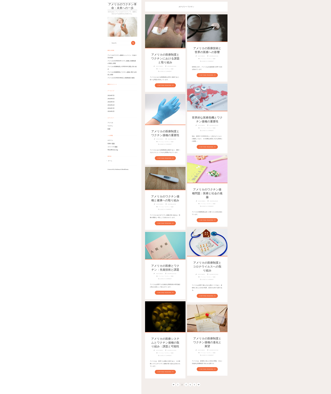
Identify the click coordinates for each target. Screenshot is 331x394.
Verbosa (117, 169)
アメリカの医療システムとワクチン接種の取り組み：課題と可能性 (165, 342)
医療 (109, 129)
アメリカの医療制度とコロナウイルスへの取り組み (207, 266)
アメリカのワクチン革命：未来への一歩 (122, 6)
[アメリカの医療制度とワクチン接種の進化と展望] (207, 318)
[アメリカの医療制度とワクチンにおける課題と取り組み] (165, 31)
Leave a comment (166, 71)
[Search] (133, 43)
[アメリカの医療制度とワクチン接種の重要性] (165, 109)
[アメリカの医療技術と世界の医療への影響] (207, 28)
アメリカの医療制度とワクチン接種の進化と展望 (207, 342)
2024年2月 (111, 111)
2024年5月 (111, 102)
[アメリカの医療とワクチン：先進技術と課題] (165, 245)
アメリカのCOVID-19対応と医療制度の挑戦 (121, 78)
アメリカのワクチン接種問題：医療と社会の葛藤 (207, 193)
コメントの (112, 147)
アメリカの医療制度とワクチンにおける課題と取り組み (165, 58)
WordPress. (125, 169)
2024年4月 (111, 105)
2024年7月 (111, 95)
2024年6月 (111, 98)
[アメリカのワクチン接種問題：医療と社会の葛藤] (207, 169)
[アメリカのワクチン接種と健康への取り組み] (165, 178)
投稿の (111, 143)
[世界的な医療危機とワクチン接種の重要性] (207, 97)
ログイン (110, 140)
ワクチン (110, 126)
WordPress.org (113, 150)
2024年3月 (111, 108)
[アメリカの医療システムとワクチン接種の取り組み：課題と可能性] (165, 316)
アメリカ (110, 122)
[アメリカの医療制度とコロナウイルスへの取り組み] (207, 242)
